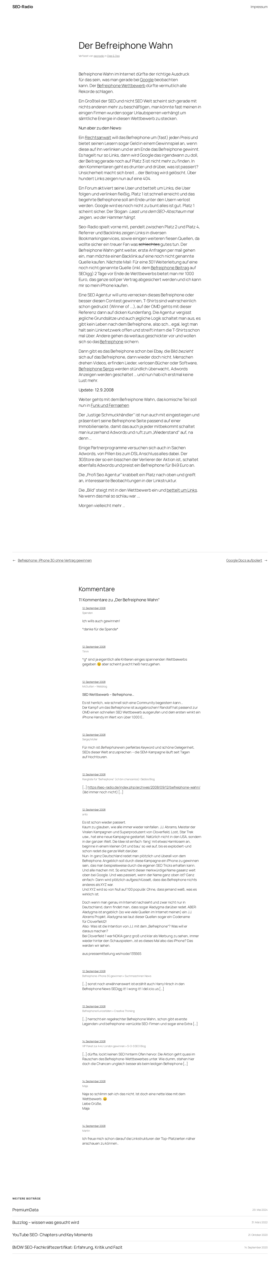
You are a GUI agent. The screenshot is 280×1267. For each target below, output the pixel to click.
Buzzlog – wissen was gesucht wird (45, 1222)
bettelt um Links (182, 490)
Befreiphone (111, 341)
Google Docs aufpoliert (244, 560)
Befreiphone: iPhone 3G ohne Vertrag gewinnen (55, 560)
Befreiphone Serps (96, 369)
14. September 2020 (256, 1247)
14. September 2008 (94, 1041)
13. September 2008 (94, 1006)
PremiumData (25, 1209)
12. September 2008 (94, 608)
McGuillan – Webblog (94, 686)
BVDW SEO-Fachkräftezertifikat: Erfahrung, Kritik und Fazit (67, 1247)
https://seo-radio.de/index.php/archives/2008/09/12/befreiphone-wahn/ (144, 787)
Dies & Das (113, 56)
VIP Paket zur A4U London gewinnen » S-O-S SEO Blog (114, 1046)
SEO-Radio (22, 7)
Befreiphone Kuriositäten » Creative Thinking (108, 1011)
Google (147, 80)
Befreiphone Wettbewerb (121, 85)
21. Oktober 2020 (258, 1235)
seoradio (99, 56)
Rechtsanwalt (98, 137)
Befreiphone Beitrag (170, 268)
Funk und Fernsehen (110, 405)
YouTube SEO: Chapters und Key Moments (52, 1234)
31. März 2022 (260, 1222)
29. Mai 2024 (260, 1209)
